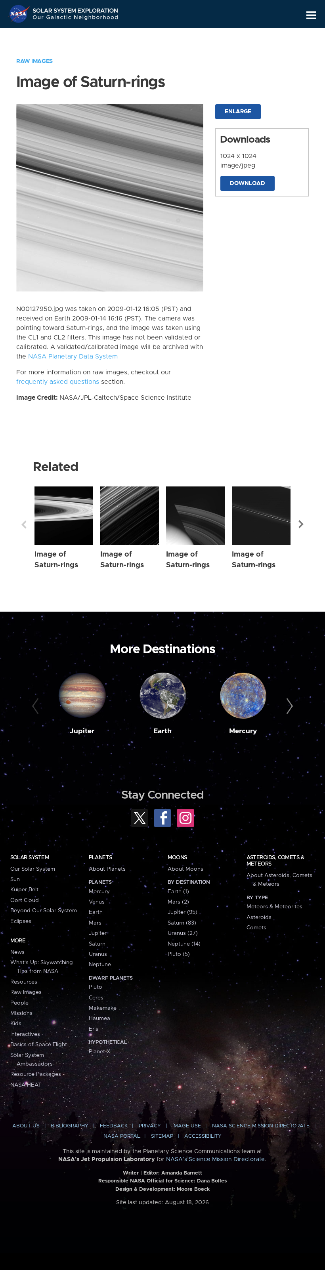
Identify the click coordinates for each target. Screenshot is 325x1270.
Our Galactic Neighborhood (75, 19)
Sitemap (162, 1136)
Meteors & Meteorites (274, 907)
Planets (100, 857)
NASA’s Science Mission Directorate (215, 1159)
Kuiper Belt (24, 889)
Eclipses (20, 921)
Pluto (95, 987)
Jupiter (82, 731)
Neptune (100, 964)
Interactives (25, 1034)
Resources (23, 982)
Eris (93, 1029)
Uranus (98, 954)
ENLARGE (238, 111)
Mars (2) (178, 902)
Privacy (150, 1126)
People (19, 1003)
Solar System (29, 857)
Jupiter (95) (182, 912)
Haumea (99, 1018)
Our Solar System (32, 869)
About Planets (107, 869)
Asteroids (259, 917)
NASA (20, 14)
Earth (162, 731)
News (17, 952)
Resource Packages (35, 1074)
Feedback (114, 1126)
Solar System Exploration (75, 9)
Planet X (99, 1052)
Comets (256, 928)
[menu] (311, 15)
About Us (26, 1126)
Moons (177, 857)
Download (247, 183)
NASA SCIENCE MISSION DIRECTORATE (261, 1126)
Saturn (97, 944)
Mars (95, 923)
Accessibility (203, 1136)
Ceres (96, 998)
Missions (21, 1013)
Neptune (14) (184, 944)
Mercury (243, 731)
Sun (15, 879)
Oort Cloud (24, 900)
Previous (24, 524)
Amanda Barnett (181, 1173)
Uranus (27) (183, 933)
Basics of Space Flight (38, 1044)
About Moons (185, 869)
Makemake (103, 1008)
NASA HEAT (26, 1085)
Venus (97, 902)
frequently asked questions (57, 382)
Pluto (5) (179, 954)
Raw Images (34, 61)
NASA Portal (121, 1136)
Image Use (186, 1126)
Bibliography (69, 1126)
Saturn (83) (182, 923)
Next (301, 524)
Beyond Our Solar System (43, 910)
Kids (15, 1023)
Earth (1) (178, 891)
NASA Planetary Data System (73, 356)
